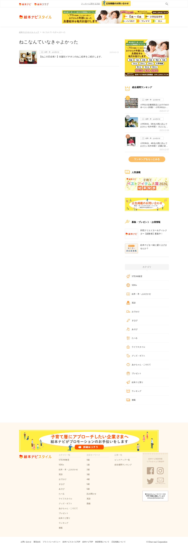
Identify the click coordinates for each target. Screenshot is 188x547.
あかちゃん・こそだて (141, 364)
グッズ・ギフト (138, 356)
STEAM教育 (137, 276)
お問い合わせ (26, 542)
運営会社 (37, 542)
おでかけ (135, 312)
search (166, 3)
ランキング (136, 391)
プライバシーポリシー (51, 542)
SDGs (134, 285)
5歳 (88, 484)
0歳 (88, 460)
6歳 (88, 489)
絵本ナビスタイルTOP (71, 542)
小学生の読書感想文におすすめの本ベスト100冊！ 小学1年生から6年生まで (154, 106)
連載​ (134, 400)
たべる (134, 338)
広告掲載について (118, 542)
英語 (134, 303)
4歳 (88, 479)
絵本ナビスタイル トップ (29, 32)
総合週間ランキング (123, 465)
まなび (134, 320)
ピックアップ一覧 (122, 460)
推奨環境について (102, 542)
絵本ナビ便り (137, 382)
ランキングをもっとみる (147, 159)
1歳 (88, 465)
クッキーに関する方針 (90, 4)
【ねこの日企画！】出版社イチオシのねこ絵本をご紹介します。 (71, 56)
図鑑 (88, 503)
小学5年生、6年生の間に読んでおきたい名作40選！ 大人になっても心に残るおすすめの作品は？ (154, 125)
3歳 (88, 474)
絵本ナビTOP (87, 542)
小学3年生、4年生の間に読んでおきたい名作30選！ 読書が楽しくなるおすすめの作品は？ (154, 144)
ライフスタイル (138, 347)
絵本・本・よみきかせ (52, 52)
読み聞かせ (91, 494)
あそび (134, 329)
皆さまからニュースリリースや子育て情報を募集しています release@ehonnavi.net (155, 496)
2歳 (88, 469)
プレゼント (136, 373)
